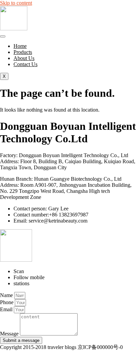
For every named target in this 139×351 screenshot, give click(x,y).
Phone (7, 302)
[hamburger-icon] (2, 36)
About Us (23, 58)
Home (20, 46)
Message (10, 334)
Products (22, 52)
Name (7, 295)
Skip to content (16, 3)
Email (7, 309)
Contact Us (25, 64)
